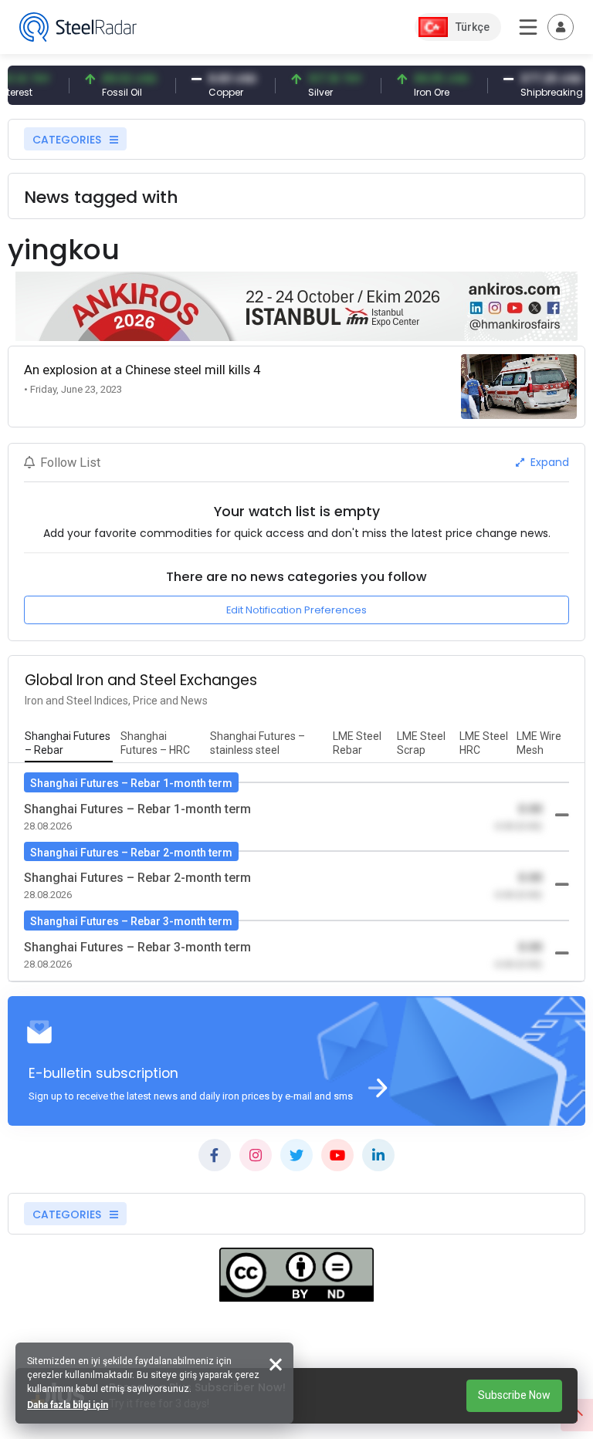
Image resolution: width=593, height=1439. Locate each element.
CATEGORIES (68, 139)
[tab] (69, 743)
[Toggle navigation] (560, 27)
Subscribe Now (514, 1395)
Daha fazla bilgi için (67, 1405)
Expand (548, 462)
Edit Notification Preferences (296, 610)
